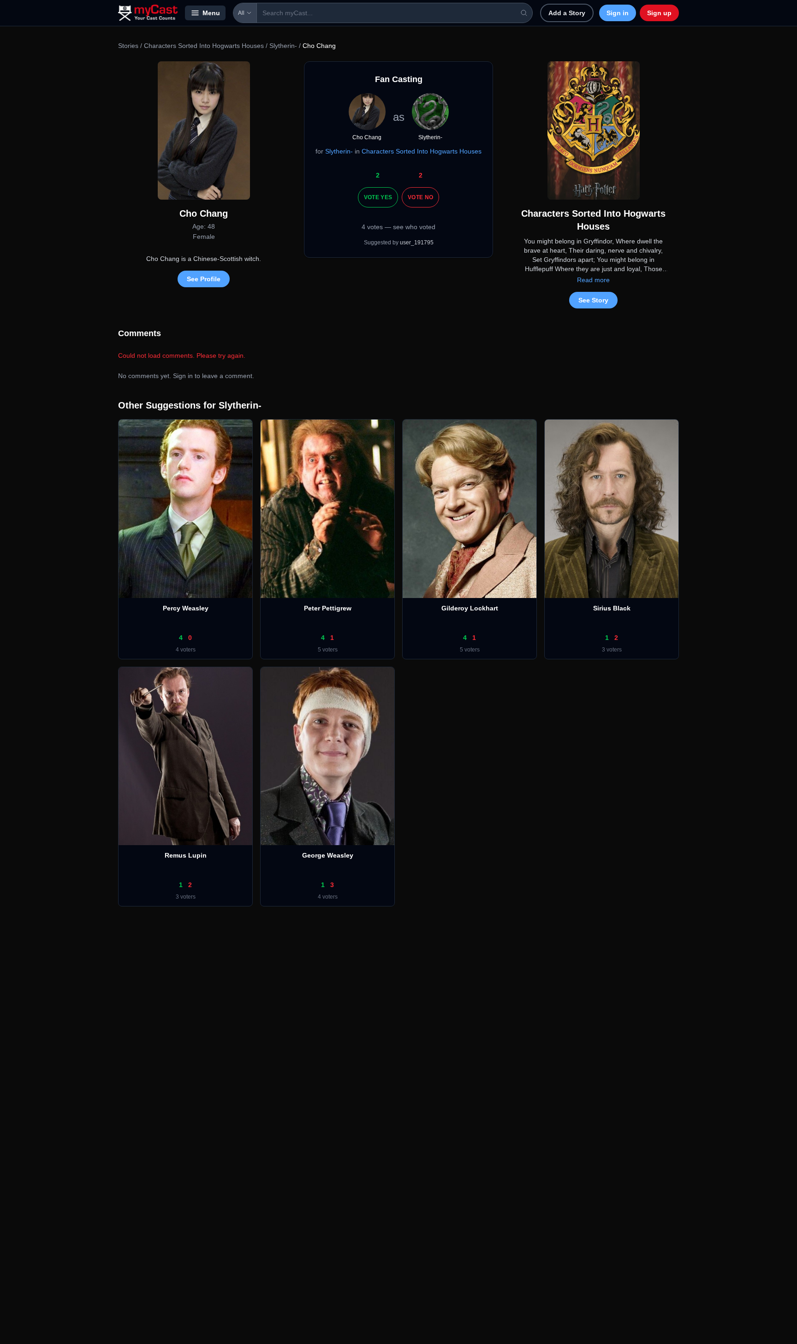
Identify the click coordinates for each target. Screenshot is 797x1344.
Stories (128, 45)
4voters (186, 649)
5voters (328, 649)
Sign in (618, 13)
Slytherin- (283, 45)
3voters (612, 649)
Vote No (420, 197)
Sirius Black (611, 608)
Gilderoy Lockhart (469, 608)
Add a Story (566, 13)
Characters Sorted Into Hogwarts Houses (204, 45)
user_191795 (417, 242)
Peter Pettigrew (327, 608)
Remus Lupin (186, 855)
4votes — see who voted (398, 227)
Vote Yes (378, 197)
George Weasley (327, 855)
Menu (211, 13)
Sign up (659, 13)
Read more (593, 280)
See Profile (203, 279)
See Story (593, 300)
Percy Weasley (185, 608)
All (241, 13)
